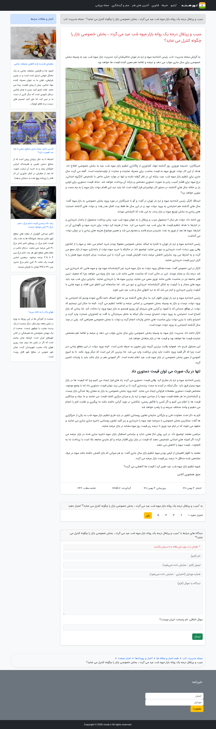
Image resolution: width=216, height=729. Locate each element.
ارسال (197, 636)
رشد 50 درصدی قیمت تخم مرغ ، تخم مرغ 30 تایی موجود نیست (35, 225)
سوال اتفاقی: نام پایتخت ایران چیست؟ (181, 620)
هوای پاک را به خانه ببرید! (41, 312)
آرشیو (174, 5)
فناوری (155, 5)
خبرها (164, 5)
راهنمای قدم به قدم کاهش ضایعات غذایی (33, 64)
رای (148, 515)
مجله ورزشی (102, 5)
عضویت (197, 709)
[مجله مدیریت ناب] (193, 5)
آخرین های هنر (140, 5)
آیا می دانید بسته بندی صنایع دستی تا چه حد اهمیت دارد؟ (33, 150)
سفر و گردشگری (120, 5)
